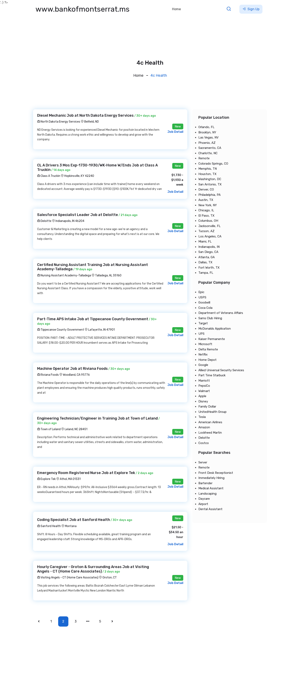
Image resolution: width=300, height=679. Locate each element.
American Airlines (210, 422)
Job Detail (175, 132)
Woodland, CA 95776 (76, 375)
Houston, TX (207, 174)
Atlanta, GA (206, 257)
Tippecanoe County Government (62, 329)
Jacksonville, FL (209, 226)
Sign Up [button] (253, 9)
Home (176, 9)
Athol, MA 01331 (70, 479)
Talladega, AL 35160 (108, 275)
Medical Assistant (210, 488)
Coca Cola (205, 308)
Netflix (203, 354)
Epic (201, 292)
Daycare (204, 499)
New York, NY (207, 205)
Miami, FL (205, 241)
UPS (201, 334)
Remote (204, 158)
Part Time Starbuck (212, 375)
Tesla (202, 417)
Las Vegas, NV (208, 137)
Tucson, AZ (206, 231)
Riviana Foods (49, 375)
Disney (203, 401)
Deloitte (45, 221)
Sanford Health (50, 526)
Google (203, 365)
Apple (202, 396)
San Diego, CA (208, 252)
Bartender (205, 483)
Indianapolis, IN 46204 (70, 221)
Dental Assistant (210, 509)
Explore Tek (48, 479)
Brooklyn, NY (207, 132)
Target (203, 323)
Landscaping (207, 493)
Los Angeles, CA (209, 236)
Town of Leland (50, 429)
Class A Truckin (50, 176)
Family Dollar (207, 406)
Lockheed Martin (210, 432)
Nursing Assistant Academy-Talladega (65, 275)
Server (202, 462)
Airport (203, 504)
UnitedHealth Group (212, 412)
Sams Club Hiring (210, 318)
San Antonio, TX (210, 184)
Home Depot (207, 360)
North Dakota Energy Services (60, 121)
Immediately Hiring (211, 478)
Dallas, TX (205, 262)
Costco (203, 443)
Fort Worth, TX (209, 267)
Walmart (204, 391)
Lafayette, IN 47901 (101, 329)
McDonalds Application (214, 328)
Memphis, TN (207, 169)
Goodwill (204, 302)
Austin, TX (205, 200)
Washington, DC (209, 179)
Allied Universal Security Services (221, 370)
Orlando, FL (206, 127)
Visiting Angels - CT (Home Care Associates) (69, 577)
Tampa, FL (205, 273)
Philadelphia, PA (209, 195)
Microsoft (205, 344)
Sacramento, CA (209, 148)
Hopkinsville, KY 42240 (79, 176)
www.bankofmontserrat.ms (83, 9)
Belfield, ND (91, 121)
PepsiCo (204, 386)
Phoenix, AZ (207, 143)
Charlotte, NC (208, 153)
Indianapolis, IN (209, 247)
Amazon (204, 427)
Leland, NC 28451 (76, 429)
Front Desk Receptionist (215, 473)
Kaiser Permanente (211, 339)
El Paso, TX (206, 215)
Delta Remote (208, 349)
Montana (71, 526)
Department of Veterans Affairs (220, 313)
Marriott (204, 380)
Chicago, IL (206, 210)
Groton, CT (109, 577)
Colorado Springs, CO (213, 163)
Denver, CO (206, 189)
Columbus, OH (208, 221)
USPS (202, 297)
